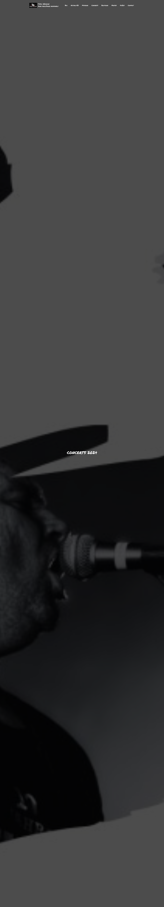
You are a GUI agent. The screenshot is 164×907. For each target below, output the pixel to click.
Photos (114, 5)
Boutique (104, 5)
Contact (131, 5)
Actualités (75, 5)
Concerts (94, 5)
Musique (85, 5)
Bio (66, 5)
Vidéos (122, 5)
